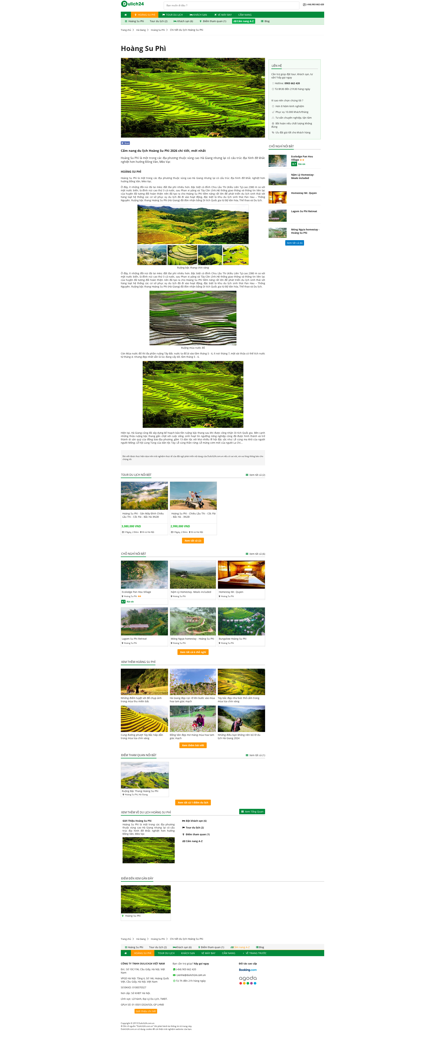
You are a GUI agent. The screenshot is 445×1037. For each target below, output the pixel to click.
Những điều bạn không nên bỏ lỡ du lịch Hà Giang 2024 (239, 736)
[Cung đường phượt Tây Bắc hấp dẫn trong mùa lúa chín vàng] (144, 719)
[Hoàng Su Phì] (146, 912)
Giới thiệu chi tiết (146, 1011)
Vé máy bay (225, 14)
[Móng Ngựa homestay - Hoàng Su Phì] (193, 634)
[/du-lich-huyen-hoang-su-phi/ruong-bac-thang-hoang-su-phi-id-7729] (145, 775)
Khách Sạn (200, 14)
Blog (267, 21)
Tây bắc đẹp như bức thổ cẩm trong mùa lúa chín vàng (238, 699)
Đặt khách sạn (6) (196, 820)
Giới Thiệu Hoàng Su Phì (137, 820)
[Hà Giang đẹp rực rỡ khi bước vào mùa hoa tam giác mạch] (193, 682)
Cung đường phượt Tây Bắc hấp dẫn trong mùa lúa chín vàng (142, 736)
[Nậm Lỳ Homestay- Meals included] (193, 587)
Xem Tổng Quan (254, 811)
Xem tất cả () (294, 243)
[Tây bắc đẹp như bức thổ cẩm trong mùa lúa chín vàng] (241, 682)
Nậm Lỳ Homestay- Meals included (191, 592)
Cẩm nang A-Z (245, 21)
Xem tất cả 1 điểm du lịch (193, 802)
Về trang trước (255, 953)
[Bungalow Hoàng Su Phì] (241, 634)
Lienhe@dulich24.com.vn (191, 975)
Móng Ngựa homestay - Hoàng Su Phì (192, 638)
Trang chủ (126, 29)
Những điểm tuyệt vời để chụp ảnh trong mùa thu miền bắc (141, 699)
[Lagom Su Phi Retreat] (144, 634)
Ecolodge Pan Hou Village (136, 592)
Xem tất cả (257, 553)
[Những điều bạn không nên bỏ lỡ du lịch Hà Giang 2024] (241, 719)
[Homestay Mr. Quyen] (241, 587)
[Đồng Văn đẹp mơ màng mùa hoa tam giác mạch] (193, 719)
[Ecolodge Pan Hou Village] (144, 587)
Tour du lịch (174, 14)
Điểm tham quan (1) (214, 21)
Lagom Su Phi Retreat (134, 638)
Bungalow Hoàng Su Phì (232, 638)
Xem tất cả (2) (257, 475)
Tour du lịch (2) (159, 21)
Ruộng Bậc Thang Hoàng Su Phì (140, 791)
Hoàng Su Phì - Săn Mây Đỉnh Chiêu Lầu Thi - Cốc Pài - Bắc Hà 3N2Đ (143, 515)
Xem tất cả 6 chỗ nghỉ (193, 652)
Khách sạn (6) (185, 21)
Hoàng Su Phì (146, 14)
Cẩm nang (245, 14)
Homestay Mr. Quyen (231, 592)
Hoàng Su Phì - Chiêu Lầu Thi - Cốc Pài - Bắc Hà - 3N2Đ (193, 515)
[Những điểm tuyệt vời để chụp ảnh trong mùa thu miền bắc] (144, 682)
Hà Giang (141, 29)
